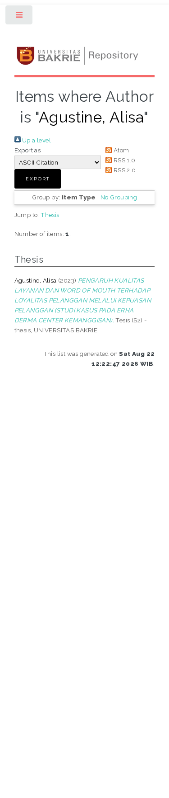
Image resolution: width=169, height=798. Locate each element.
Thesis (50, 214)
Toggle (19, 17)
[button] (37, 179)
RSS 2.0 (124, 170)
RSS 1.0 (123, 160)
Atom (120, 150)
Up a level (36, 140)
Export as (27, 150)
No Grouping (118, 197)
